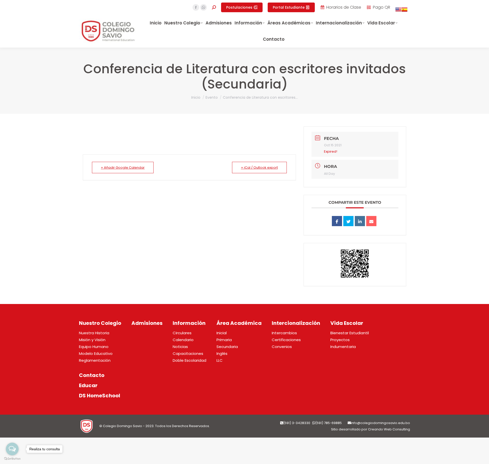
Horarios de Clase (343, 7)
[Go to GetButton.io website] (12, 458)
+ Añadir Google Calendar (123, 167)
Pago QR (381, 7)
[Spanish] (404, 11)
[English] (398, 11)
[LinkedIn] (360, 221)
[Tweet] (348, 221)
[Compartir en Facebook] (337, 221)
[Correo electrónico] (371, 221)
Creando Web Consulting (389, 429)
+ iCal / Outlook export (259, 167)
